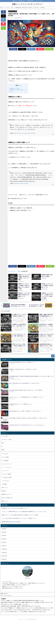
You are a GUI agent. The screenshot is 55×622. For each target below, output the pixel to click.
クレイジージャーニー (7, 463)
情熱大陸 (4, 490)
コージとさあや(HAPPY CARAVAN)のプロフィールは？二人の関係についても (19, 518)
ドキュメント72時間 (6, 474)
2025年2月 (4, 542)
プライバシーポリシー (6, 595)
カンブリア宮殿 (5, 457)
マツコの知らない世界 (7, 477)
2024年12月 (4, 549)
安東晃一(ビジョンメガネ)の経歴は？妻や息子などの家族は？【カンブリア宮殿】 (20, 514)
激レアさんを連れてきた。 (8, 497)
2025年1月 (4, 545)
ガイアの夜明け (5, 460)
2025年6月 (4, 528)
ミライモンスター (6, 480)
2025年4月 (4, 535)
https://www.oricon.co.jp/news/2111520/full (24, 133)
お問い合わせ (4, 593)
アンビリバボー (5, 453)
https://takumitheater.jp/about (21, 183)
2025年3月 (4, 538)
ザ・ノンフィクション (7, 467)
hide (19, 85)
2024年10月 (4, 555)
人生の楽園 (4, 484)
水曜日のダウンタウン (7, 494)
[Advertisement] (31, 55)
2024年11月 (4, 552)
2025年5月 (4, 532)
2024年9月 (4, 559)
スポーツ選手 (5, 436)
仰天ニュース (5, 487)
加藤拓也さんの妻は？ (15, 88)
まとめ (11, 91)
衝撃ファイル (5, 501)
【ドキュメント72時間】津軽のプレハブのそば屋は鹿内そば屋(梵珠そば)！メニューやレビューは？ (24, 511)
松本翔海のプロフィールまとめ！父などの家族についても (15, 508)
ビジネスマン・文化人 (13, 11)
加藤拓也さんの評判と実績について (18, 89)
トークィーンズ (5, 470)
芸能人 (3, 449)
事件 (3, 442)
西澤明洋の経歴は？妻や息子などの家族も (11, 521)
